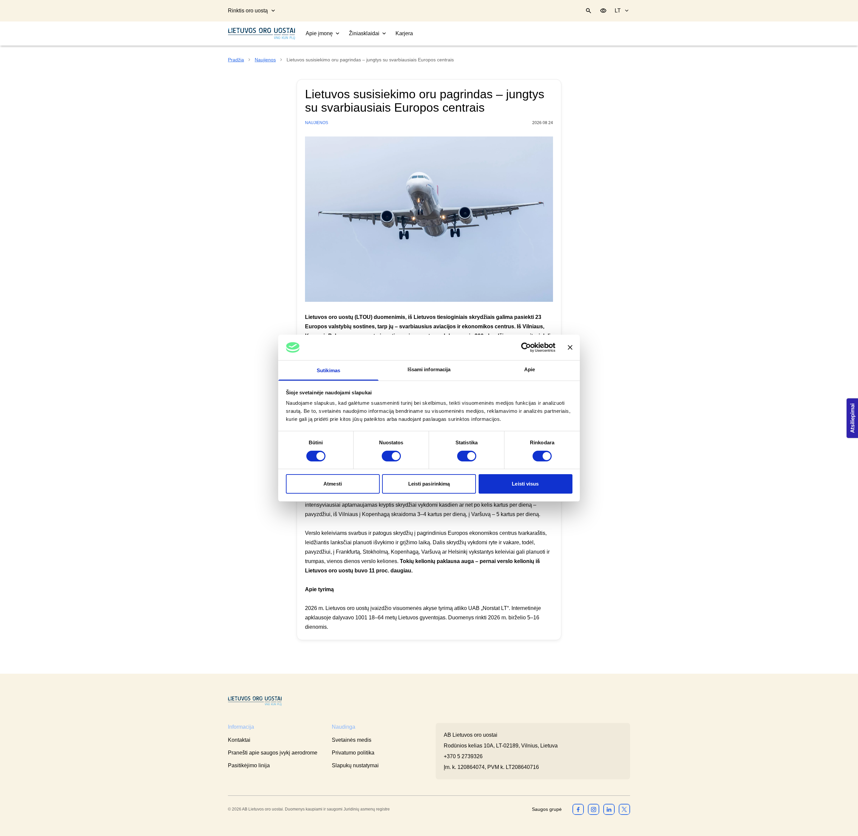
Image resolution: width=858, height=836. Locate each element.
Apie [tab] (529, 369)
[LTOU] (255, 701)
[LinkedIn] (609, 809)
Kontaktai (239, 740)
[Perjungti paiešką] (588, 10)
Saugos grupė (547, 809)
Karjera (404, 33)
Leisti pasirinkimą (429, 484)
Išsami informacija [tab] (429, 369)
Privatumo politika (353, 753)
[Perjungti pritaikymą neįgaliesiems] (603, 10)
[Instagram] (593, 809)
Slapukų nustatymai (355, 765)
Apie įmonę (319, 33)
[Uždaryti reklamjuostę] (570, 347)
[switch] (391, 456)
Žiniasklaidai (364, 33)
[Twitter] (624, 809)
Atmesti (332, 484)
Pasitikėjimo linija (249, 765)
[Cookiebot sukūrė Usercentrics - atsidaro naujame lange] (526, 347)
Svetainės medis (351, 740)
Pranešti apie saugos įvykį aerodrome (272, 753)
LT (618, 10)
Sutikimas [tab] (328, 370)
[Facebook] (578, 809)
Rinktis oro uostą (248, 10)
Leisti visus (525, 484)
